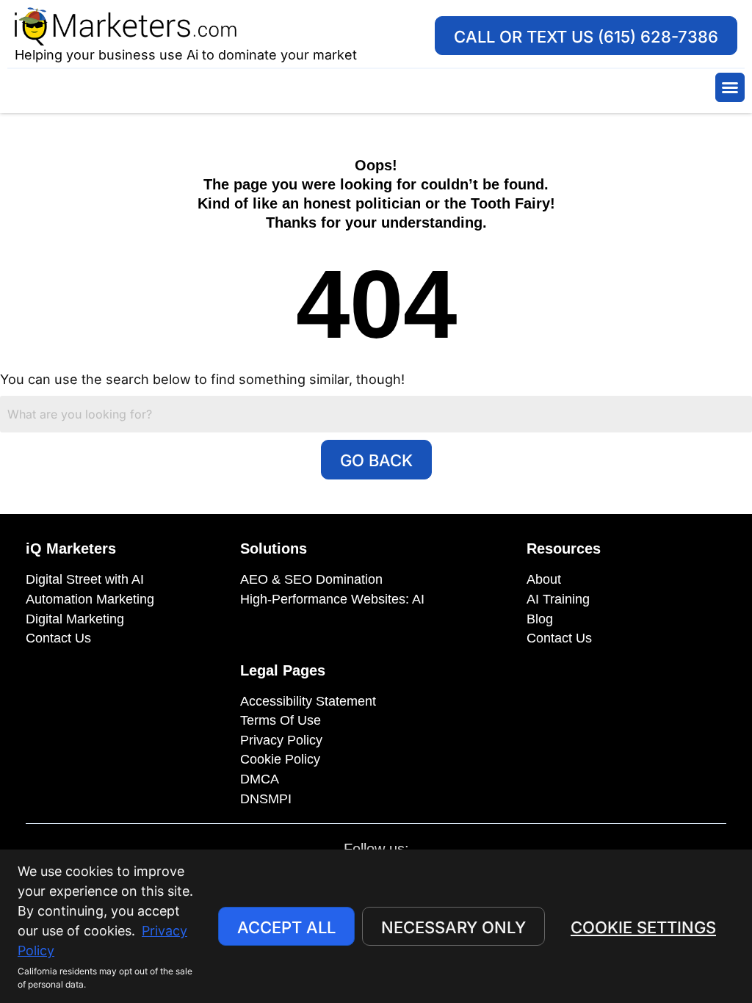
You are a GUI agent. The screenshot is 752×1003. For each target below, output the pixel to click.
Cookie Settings (643, 927)
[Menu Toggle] (730, 87)
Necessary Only (453, 927)
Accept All (286, 927)
